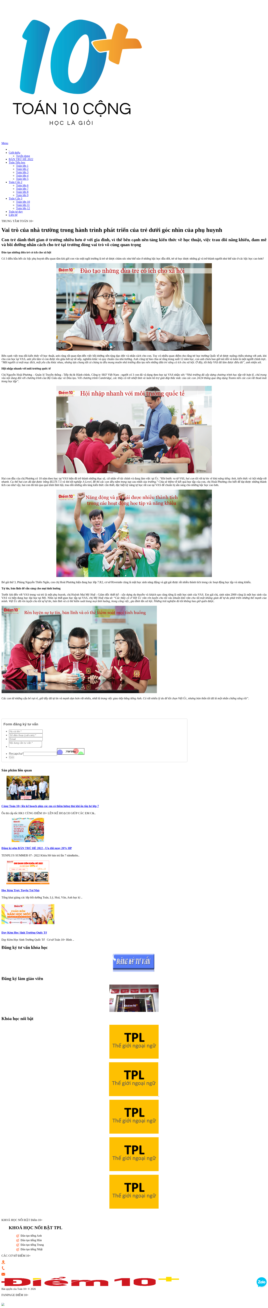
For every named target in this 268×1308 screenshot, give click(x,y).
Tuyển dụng (23, 155)
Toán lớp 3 (22, 172)
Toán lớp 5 (22, 178)
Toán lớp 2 (22, 169)
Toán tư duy (16, 211)
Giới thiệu (14, 152)
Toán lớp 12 (23, 208)
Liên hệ (13, 214)
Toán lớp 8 (22, 191)
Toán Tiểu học (17, 162)
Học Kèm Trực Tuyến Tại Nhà (20, 890)
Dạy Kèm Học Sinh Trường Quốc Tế (24, 932)
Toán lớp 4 (22, 175)
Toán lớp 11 (23, 205)
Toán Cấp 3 (15, 198)
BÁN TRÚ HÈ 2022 (21, 159)
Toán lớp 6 (22, 185)
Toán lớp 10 (23, 201)
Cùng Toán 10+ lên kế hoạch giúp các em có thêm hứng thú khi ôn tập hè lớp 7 (50, 806)
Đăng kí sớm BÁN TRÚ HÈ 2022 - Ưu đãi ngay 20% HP (36, 848)
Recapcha (16, 753)
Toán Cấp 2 (15, 182)
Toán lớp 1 (22, 165)
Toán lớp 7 (22, 188)
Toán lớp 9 (22, 195)
